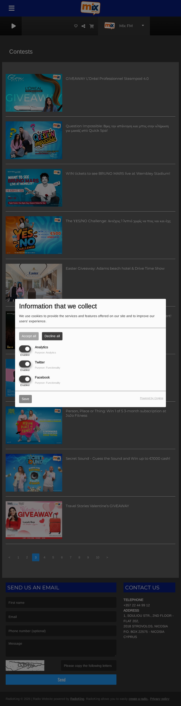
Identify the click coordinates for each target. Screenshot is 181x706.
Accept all (29, 336)
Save (25, 399)
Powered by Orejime (151, 398)
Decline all (52, 336)
